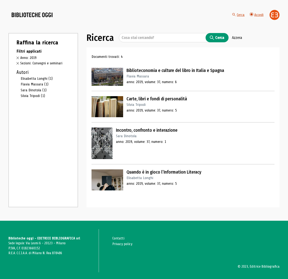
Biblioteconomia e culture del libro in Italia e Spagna (175, 70)
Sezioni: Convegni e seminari (41, 63)
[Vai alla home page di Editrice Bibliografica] (274, 15)
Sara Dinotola (34, 90)
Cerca (241, 15)
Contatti (118, 238)
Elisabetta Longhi (37, 78)
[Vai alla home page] (32, 15)
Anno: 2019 (28, 58)
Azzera (237, 37)
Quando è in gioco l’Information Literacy (164, 172)
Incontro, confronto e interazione (147, 130)
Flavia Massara (34, 84)
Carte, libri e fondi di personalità (157, 99)
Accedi (259, 15)
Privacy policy (122, 244)
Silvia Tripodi (33, 96)
